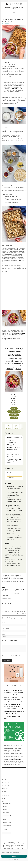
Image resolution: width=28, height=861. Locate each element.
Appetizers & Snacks (7, 803)
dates (7, 604)
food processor (8, 338)
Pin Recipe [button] (18, 368)
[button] (21, 437)
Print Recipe (10, 368)
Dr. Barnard (20, 695)
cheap (9, 692)
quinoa (5, 708)
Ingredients (8, 428)
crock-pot (9, 695)
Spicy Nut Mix (15, 88)
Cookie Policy (10, 859)
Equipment (16, 428)
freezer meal (7, 699)
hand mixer (15, 338)
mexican (6, 706)
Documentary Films (7, 822)
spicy (17, 713)
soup (22, 711)
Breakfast (8, 603)
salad (22, 708)
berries (20, 690)
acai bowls (14, 198)
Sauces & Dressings (7, 815)
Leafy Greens (14, 702)
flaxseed (11, 561)
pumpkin (22, 706)
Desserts (5, 809)
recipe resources (11, 708)
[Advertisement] (14, 291)
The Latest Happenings (6, 825)
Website (3, 634)
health (18, 699)
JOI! (22, 199)
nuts (10, 707)
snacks (12, 604)
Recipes (11, 603)
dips (17, 695)
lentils (19, 702)
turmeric (8, 716)
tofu (5, 716)
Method (23, 428)
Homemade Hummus (16, 333)
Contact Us (4, 779)
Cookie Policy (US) (5, 785)
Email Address (5, 628)
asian (12, 690)
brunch (5, 604)
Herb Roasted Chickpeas (7, 595)
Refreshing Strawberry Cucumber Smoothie (14, 611)
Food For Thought (5, 798)
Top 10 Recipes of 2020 (19, 613)
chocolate (19, 692)
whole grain (18, 604)
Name (3, 622)
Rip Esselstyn (19, 708)
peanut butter (16, 706)
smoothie (14, 711)
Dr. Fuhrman (10, 697)
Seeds (10, 604)
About (3, 776)
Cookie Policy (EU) (5, 782)
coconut (5, 695)
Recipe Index (4, 791)
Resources (4, 818)
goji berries (13, 699)
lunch (18, 704)
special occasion (10, 713)
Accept (14, 856)
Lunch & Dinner (6, 812)
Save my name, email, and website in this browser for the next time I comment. (13, 656)
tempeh (20, 713)
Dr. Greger (15, 697)
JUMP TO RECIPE (5, 23)
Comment (4, 644)
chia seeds (16, 559)
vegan (15, 604)
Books (4, 819)
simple (9, 711)
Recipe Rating (5, 640)
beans (15, 690)
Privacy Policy (16, 859)
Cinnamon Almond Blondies (18, 334)
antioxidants (7, 690)
